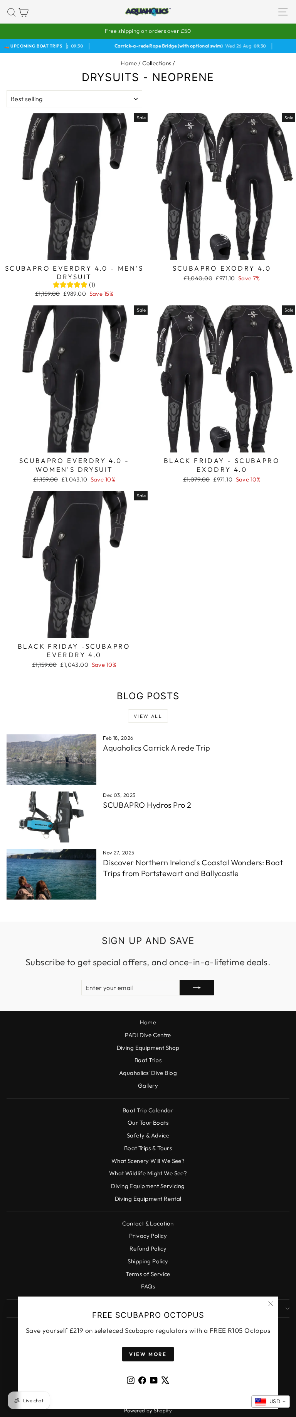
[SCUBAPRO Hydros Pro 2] (51, 817)
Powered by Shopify (148, 1410)
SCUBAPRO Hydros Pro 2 (147, 805)
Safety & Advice (148, 1135)
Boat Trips (148, 1060)
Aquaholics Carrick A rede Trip (156, 748)
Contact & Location (148, 1223)
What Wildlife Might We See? (148, 1173)
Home (129, 63)
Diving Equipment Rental (148, 1198)
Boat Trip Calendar (148, 1110)
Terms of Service (148, 1274)
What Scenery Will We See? (148, 1160)
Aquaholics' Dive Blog (148, 1072)
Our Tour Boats (148, 1122)
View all (148, 716)
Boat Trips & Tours (148, 1148)
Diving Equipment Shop (148, 1047)
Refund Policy (148, 1248)
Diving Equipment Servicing (148, 1186)
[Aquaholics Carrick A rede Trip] (51, 759)
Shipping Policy (148, 1261)
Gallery (148, 1085)
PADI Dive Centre (148, 1035)
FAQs (148, 1286)
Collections (157, 63)
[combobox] (270, 1401)
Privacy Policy (148, 1235)
